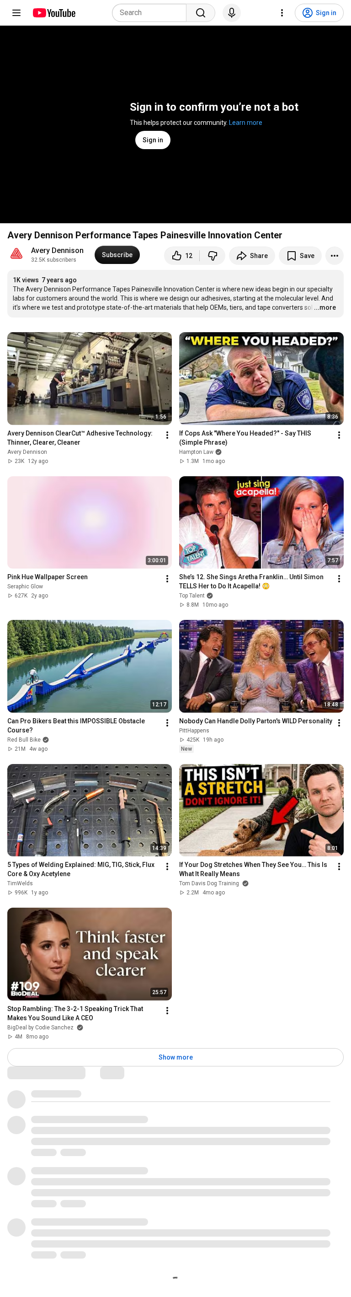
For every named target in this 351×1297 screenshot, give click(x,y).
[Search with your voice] (232, 13)
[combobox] (152, 12)
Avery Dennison (57, 250)
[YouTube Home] (54, 13)
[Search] (200, 13)
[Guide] (16, 12)
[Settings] (282, 12)
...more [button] (325, 307)
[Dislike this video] (212, 256)
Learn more (245, 122)
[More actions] (334, 256)
